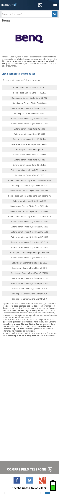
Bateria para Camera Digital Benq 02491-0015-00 (29, 180)
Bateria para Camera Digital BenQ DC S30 (29, 294)
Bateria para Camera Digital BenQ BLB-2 (29, 289)
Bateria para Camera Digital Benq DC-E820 (29, 222)
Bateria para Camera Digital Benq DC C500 (29, 283)
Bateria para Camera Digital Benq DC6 (29, 201)
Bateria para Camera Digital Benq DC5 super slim (29, 216)
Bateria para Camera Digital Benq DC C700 (29, 278)
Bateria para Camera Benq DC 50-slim (29, 165)
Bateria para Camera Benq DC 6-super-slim (29, 144)
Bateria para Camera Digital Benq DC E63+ (29, 247)
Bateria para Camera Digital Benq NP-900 (29, 186)
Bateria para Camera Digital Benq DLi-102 (29, 98)
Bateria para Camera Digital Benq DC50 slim (29, 211)
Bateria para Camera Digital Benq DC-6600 (29, 232)
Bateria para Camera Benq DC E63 (29, 175)
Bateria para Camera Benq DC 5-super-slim (29, 170)
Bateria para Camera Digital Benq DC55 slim (29, 206)
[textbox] (30, 14)
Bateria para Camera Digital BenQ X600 (29, 103)
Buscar (54, 80)
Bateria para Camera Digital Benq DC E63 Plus (29, 253)
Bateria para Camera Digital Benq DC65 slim (29, 191)
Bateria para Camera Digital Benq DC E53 (29, 263)
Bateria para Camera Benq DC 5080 (29, 160)
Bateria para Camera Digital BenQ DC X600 (29, 108)
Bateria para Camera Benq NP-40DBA (29, 93)
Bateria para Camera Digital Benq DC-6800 (29, 227)
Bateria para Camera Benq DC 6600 (29, 134)
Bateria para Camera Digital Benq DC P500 (29, 119)
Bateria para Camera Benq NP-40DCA (29, 88)
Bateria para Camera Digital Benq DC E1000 (29, 273)
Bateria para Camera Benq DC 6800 (29, 129)
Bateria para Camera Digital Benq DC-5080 (29, 237)
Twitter (29, 480)
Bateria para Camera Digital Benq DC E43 (29, 268)
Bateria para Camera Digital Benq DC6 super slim (29, 196)
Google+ (42, 480)
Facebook (16, 480)
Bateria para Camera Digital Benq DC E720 (29, 242)
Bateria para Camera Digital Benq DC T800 (29, 124)
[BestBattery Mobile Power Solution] (10, 5)
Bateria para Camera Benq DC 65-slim (29, 139)
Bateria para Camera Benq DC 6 (29, 149)
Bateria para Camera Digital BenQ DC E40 (29, 299)
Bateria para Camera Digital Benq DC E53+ (29, 258)
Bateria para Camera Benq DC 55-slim (29, 155)
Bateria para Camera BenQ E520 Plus (29, 113)
